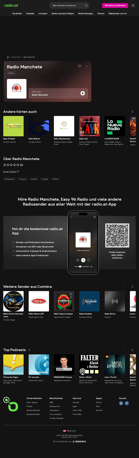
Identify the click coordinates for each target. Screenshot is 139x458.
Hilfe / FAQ (77, 410)
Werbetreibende (33, 410)
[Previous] (124, 110)
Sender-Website (10, 172)
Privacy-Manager (57, 418)
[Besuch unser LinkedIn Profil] (121, 403)
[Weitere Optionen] (86, 66)
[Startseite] (8, 57)
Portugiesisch (10, 179)
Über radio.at (32, 402)
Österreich (71, 431)
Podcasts (30, 14)
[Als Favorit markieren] (79, 66)
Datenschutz (55, 406)
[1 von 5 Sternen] (4, 165)
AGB (51, 402)
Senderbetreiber (33, 414)
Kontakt (76, 402)
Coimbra (34, 179)
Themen (100, 14)
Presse (29, 406)
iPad (98, 406)
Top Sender (17, 14)
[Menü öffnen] (133, 5)
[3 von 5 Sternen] (11, 165)
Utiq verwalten (56, 414)
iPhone (99, 402)
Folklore (11, 73)
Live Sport (43, 14)
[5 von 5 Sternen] (17, 165)
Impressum (54, 410)
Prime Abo (77, 414)
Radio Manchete (40, 95)
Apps (75, 406)
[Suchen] (86, 5)
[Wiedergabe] (82, 93)
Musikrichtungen (85, 14)
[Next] (132, 110)
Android (99, 410)
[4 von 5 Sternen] (14, 165)
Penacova (22, 179)
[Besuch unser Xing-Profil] (127, 403)
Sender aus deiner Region (63, 14)
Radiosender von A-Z (118, 14)
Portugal (44, 179)
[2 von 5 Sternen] (8, 165)
